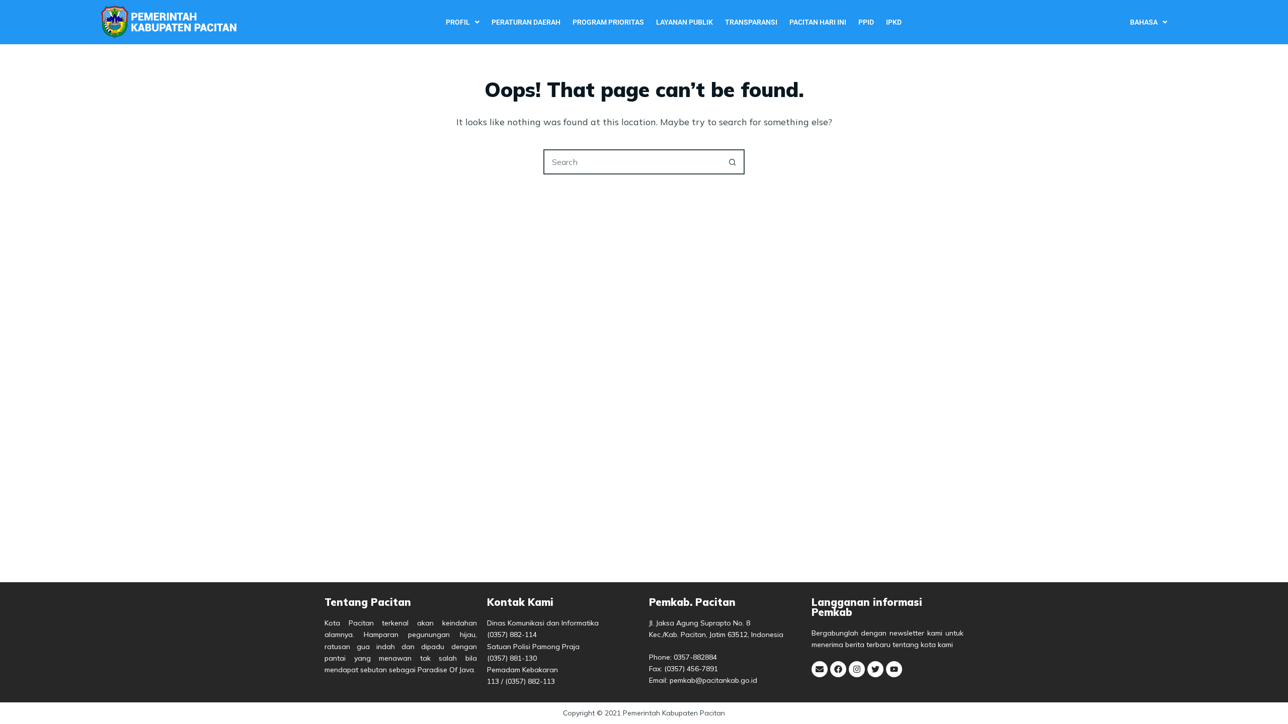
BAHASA (1144, 22)
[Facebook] (838, 669)
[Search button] (732, 161)
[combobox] (632, 161)
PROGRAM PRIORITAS (608, 22)
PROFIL (458, 22)
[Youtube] (894, 669)
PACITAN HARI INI (817, 22)
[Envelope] (820, 669)
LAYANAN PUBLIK (684, 22)
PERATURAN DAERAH (526, 22)
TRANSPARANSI (751, 22)
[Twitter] (875, 669)
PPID (866, 22)
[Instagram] (857, 669)
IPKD (894, 22)
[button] (463, 22)
